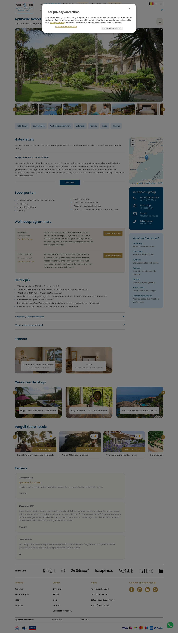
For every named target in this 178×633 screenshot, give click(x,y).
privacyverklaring (57, 22)
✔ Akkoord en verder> (112, 28)
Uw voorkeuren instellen (66, 26)
